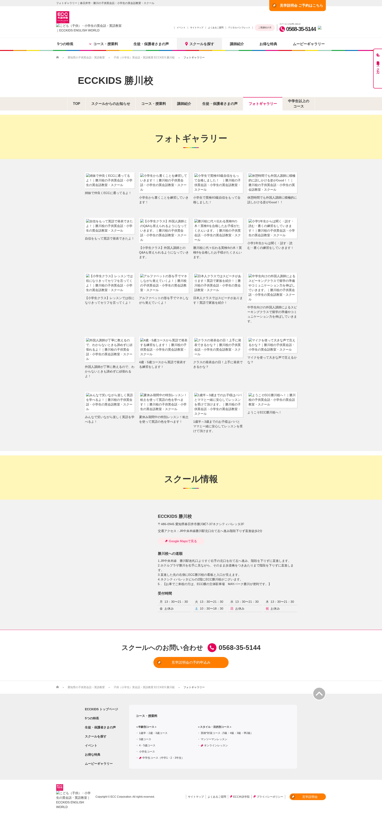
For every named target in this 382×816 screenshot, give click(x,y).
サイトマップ (196, 27)
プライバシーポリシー (270, 796)
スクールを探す (201, 44)
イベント (181, 27)
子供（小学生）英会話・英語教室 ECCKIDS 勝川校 (144, 57)
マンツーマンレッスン (214, 739)
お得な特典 (268, 44)
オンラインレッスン (216, 745)
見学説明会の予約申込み (191, 662)
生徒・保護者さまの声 (151, 44)
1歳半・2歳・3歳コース (153, 733)
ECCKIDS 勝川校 (115, 80)
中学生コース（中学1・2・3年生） (163, 757)
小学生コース (147, 751)
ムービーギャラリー (309, 44)
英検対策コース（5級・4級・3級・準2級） (227, 733)
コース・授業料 (105, 44)
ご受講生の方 (264, 27)
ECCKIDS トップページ (101, 709)
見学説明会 (310, 797)
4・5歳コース (147, 745)
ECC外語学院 (241, 796)
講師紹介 (237, 44)
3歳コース (145, 739)
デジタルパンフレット (239, 27)
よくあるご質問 (215, 27)
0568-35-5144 (301, 29)
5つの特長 (65, 44)
